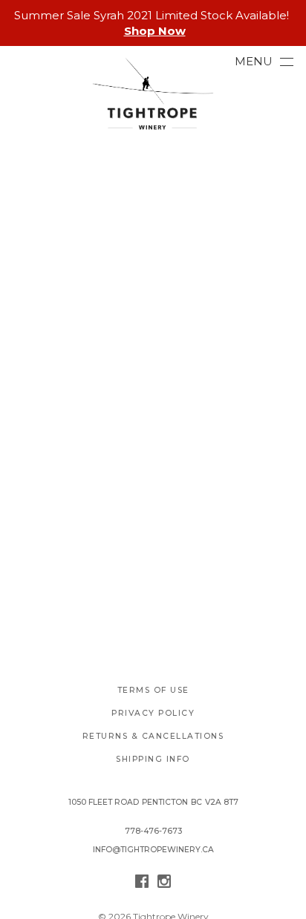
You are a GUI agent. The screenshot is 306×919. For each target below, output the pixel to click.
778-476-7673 (153, 831)
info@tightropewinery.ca (153, 849)
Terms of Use (153, 690)
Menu (254, 61)
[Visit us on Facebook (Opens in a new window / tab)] (142, 883)
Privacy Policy (153, 713)
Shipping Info (153, 759)
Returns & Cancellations (153, 736)
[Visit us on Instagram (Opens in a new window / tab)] (164, 883)
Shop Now (155, 31)
